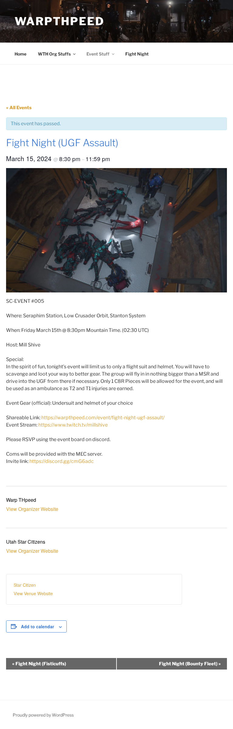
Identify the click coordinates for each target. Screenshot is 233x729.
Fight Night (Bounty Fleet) (190, 664)
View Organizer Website (32, 508)
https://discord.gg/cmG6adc (61, 461)
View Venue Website (33, 593)
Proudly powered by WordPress (43, 714)
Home (20, 53)
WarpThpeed (59, 21)
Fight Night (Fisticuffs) (39, 664)
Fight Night (137, 53)
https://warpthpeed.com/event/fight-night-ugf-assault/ (102, 417)
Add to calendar (37, 626)
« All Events (19, 107)
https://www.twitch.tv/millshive (73, 425)
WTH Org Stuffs (54, 53)
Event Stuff (98, 53)
